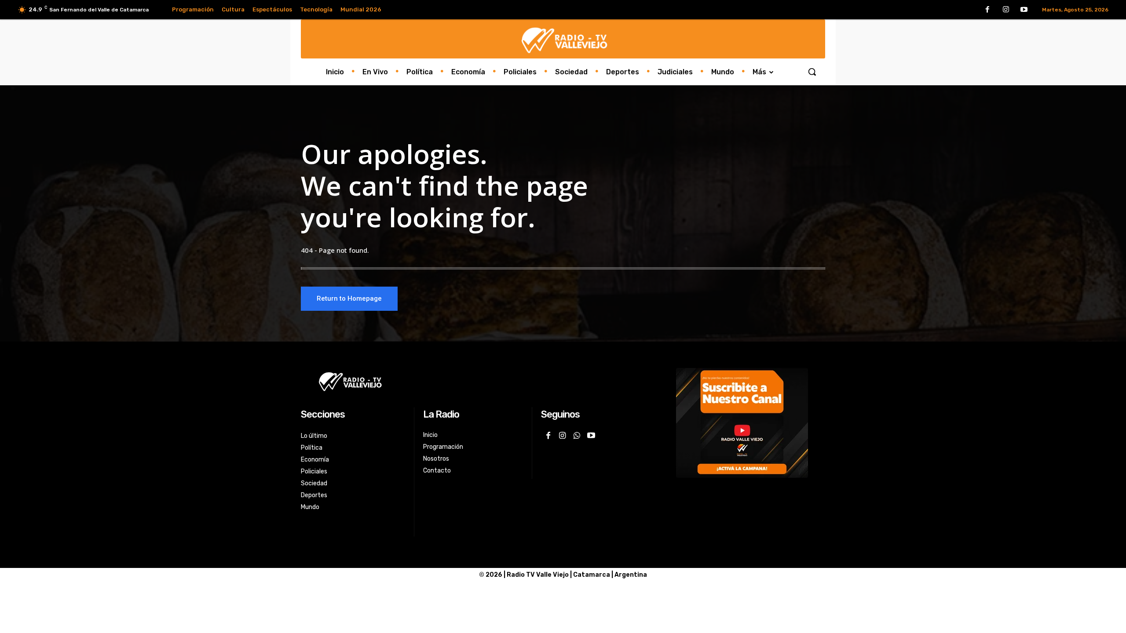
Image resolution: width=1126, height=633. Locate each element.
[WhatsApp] (577, 436)
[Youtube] (1024, 10)
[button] (812, 71)
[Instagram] (1006, 10)
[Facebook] (987, 10)
